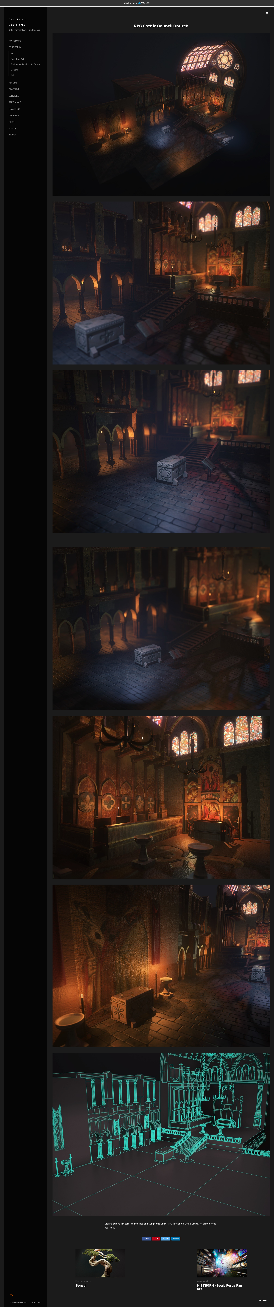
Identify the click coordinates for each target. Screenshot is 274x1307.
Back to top (36, 1302)
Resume (13, 82)
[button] (263, 1300)
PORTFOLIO (15, 47)
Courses (14, 115)
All (12, 54)
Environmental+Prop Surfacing (25, 64)
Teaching (14, 109)
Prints (12, 128)
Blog (12, 122)
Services (14, 95)
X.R (12, 75)
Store (12, 135)
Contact (14, 89)
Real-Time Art (17, 59)
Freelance (15, 102)
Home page (15, 40)
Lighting (14, 70)
